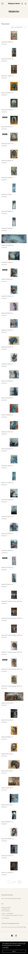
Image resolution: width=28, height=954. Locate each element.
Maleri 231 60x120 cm (7, 584)
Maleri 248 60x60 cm (7, 313)
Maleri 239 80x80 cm (7, 449)
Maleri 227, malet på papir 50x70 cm (11, 652)
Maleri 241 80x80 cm (7, 415)
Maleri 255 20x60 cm (7, 228)
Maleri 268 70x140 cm (7, 59)
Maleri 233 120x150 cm (7, 550)
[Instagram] (16, 935)
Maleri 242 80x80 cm (7, 398)
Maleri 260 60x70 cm (7, 143)
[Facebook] (12, 935)
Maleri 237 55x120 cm (7, 483)
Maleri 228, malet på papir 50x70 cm (11, 635)
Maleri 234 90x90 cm (7, 533)
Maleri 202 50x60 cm (7, 872)
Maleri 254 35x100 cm (7, 245)
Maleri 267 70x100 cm (7, 76)
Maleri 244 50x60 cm (7, 364)
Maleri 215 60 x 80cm (7, 771)
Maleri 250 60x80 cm (7, 296)
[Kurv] (25, 3)
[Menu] (2, 3)
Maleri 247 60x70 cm (7, 330)
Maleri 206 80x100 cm (7, 839)
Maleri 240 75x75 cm (7, 432)
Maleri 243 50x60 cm (7, 381)
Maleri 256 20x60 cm (7, 211)
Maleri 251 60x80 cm (7, 279)
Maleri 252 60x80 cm (7, 262)
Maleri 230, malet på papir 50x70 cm (11, 601)
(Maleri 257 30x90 (6, 194)
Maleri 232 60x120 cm (7, 567)
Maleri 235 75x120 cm (7, 516)
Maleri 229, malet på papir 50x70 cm (11, 618)
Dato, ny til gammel (16, 27)
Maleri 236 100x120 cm (7, 500)
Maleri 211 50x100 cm (7, 822)
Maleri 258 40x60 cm (7, 177)
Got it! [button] (14, 951)
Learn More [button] (5, 947)
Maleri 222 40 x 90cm (7, 703)
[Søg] (22, 3)
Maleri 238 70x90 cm (7, 466)
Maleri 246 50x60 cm (7, 347)
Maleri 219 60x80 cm (7, 737)
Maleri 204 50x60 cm (7, 856)
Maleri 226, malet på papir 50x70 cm (11, 669)
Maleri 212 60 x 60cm (7, 805)
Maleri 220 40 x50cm (7, 720)
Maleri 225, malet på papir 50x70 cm (11, 686)
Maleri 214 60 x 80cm (7, 788)
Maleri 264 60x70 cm (7, 93)
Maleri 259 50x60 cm (7, 160)
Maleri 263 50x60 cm (7, 110)
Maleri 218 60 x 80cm (7, 754)
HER (19, 898)
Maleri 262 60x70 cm (7, 127)
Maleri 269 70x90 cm (7, 42)
